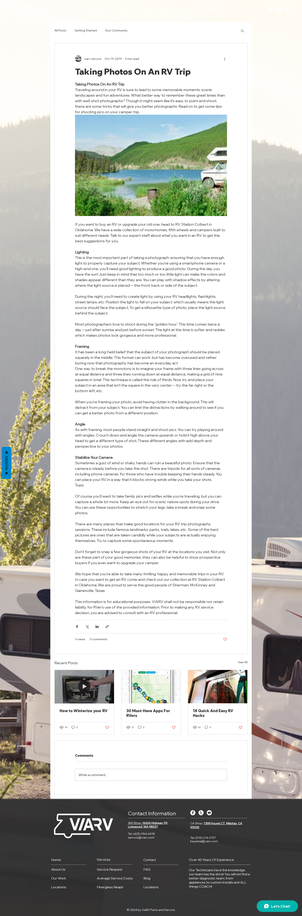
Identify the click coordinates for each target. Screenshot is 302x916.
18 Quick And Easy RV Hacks (213, 713)
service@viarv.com (141, 837)
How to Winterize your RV (83, 710)
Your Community (116, 30)
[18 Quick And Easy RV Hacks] (217, 686)
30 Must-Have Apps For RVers (148, 713)
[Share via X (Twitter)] (87, 626)
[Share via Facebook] (77, 626)
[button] (242, 30)
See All (243, 662)
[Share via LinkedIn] (97, 626)
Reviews (6, 463)
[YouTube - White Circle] (288, 9)
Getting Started (86, 30)
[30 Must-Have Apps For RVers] (151, 686)
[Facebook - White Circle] (270, 9)
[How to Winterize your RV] (84, 686)
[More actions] (224, 58)
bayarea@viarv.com (204, 841)
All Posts (60, 30)
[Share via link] (107, 626)
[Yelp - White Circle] (279, 9)
